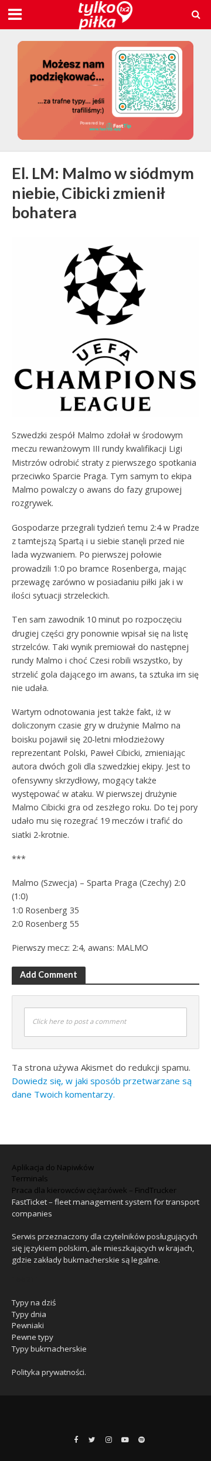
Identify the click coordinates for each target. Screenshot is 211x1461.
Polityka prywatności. (49, 1372)
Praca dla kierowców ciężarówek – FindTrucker (94, 1190)
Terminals (30, 1178)
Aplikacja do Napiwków (53, 1167)
